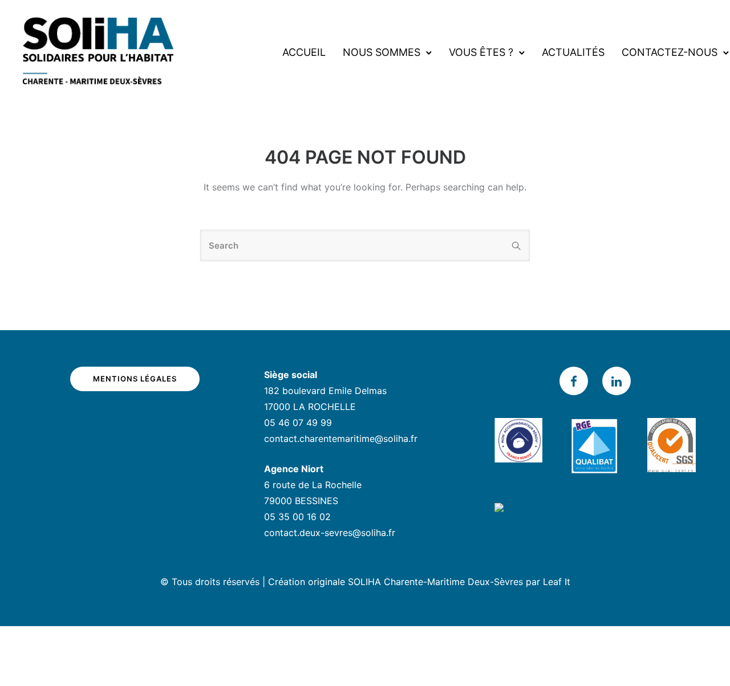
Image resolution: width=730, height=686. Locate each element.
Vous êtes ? (481, 52)
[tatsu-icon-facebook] (576, 381)
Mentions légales (135, 378)
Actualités (573, 52)
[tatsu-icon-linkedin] (616, 381)
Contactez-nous (669, 52)
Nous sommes (381, 52)
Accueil (304, 52)
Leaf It (556, 581)
